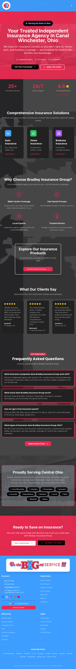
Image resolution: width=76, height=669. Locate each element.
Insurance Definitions (8, 632)
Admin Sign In (46, 632)
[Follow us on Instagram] (11, 597)
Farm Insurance (45, 591)
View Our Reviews (18, 607)
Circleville (70, 653)
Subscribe (5, 639)
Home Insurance (45, 580)
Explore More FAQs (36, 443)
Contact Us (44, 602)
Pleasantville (31, 657)
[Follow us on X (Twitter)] (7, 597)
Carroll (34, 653)
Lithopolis (27, 653)
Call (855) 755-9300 (53, 543)
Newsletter (5, 636)
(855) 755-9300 (54, 67)
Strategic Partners (7, 622)
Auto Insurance (45, 584)
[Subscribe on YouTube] (18, 597)
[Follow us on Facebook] (3, 597)
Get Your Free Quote (23, 67)
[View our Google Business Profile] (14, 597)
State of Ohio (51, 657)
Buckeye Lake (41, 657)
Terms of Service (45, 622)
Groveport (41, 653)
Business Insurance (46, 587)
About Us (43, 598)
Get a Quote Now (22, 543)
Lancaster (62, 653)
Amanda (54, 653)
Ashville (48, 653)
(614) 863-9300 (9, 584)
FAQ (3, 629)
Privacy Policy (44, 618)
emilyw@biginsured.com (12, 587)
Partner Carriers (7, 618)
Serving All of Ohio (7, 625)
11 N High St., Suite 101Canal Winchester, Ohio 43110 (14, 591)
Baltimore (19, 653)
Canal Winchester (8, 653)
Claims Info (44, 595)
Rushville (23, 657)
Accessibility (44, 625)
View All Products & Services (36, 269)
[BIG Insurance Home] (6, 6)
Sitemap (43, 629)
